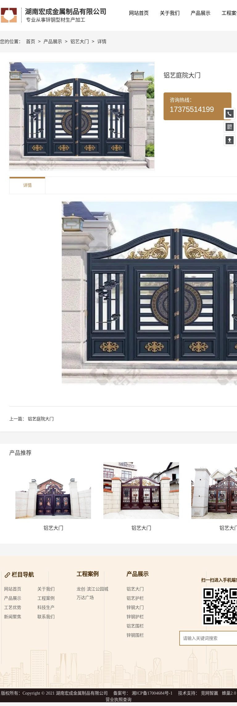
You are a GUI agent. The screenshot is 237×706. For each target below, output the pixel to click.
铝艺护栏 (135, 598)
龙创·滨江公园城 (92, 589)
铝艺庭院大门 (41, 418)
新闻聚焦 (12, 616)
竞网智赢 (209, 693)
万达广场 (85, 597)
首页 (31, 41)
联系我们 (46, 616)
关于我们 (46, 589)
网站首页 (12, 589)
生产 (50, 607)
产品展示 (53, 41)
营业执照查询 (118, 699)
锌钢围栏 (135, 635)
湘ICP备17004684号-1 (152, 693)
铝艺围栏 (135, 626)
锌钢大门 (135, 607)
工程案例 (46, 598)
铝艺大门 (80, 41)
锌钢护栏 (135, 616)
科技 (41, 607)
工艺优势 (12, 607)
